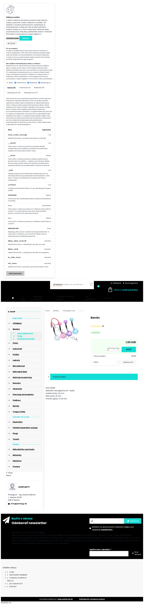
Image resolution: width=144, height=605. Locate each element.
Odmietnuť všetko (12, 38)
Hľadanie (57, 284)
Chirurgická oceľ (69, 311)
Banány (56, 311)
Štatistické (33, 83)
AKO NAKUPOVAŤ (91, 298)
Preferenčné (21, 83)
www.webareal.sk (65, 599)
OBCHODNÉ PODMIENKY (37, 298)
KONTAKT (108, 298)
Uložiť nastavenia (15, 273)
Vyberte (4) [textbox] (128, 362)
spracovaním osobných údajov (116, 527)
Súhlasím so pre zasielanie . (113, 528)
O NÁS (23, 298)
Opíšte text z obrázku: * (100, 549)
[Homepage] (13, 298)
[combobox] (126, 362)
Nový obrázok (137, 553)
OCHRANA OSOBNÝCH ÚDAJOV (65, 298)
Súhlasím (25, 38)
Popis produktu (59, 376)
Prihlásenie (117, 283)
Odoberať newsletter (29, 523)
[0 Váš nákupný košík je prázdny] (123, 290)
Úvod (47, 311)
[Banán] (64, 330)
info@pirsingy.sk (19, 503)
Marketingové (46, 83)
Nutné (11, 83)
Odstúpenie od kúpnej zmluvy (92, 599)
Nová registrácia (131, 283)
